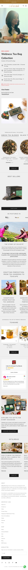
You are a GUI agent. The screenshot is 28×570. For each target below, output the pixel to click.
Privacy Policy (4, 511)
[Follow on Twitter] (5, 562)
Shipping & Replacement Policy (8, 513)
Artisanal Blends (4, 531)
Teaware (3, 538)
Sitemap (3, 520)
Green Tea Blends (10, 135)
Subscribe (6, 557)
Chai (2, 534)
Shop (2, 529)
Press (2, 522)
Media (2, 518)
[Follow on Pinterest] (12, 562)
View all (14, 168)
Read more (3, 470)
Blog (2, 540)
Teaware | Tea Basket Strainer (9, 345)
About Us (3, 504)
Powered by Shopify (18, 566)
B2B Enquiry (4, 543)
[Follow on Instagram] (9, 562)
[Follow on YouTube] (16, 562)
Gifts (2, 536)
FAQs (2, 509)
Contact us (3, 506)
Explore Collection (9, 431)
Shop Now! (14, 208)
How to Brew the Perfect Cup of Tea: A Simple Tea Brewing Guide (11, 457)
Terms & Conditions (5, 516)
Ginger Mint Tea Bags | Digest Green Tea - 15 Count (9, 158)
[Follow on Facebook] (2, 562)
